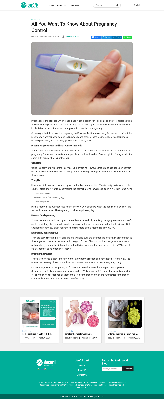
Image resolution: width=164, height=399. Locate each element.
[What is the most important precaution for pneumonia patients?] (82, 314)
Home (51, 5)
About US (61, 5)
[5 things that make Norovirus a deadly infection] (125, 314)
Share (97, 37)
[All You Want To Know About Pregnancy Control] (82, 78)
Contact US (74, 5)
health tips (35, 19)
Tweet (107, 37)
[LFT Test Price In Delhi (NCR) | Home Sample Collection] (39, 314)
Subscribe (128, 369)
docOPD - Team (72, 36)
